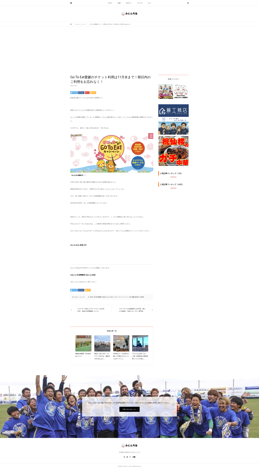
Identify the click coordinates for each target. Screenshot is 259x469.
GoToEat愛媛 (97, 297)
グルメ (110, 3)
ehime (91, 297)
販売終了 (137, 297)
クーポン (115, 297)
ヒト (149, 3)
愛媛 (133, 297)
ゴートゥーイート (123, 297)
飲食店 (142, 297)
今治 (130, 297)
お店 (119, 3)
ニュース (82, 297)
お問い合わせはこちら (129, 409)
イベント (140, 3)
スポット (129, 3)
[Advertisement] (129, 51)
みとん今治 (109, 297)
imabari (104, 297)
